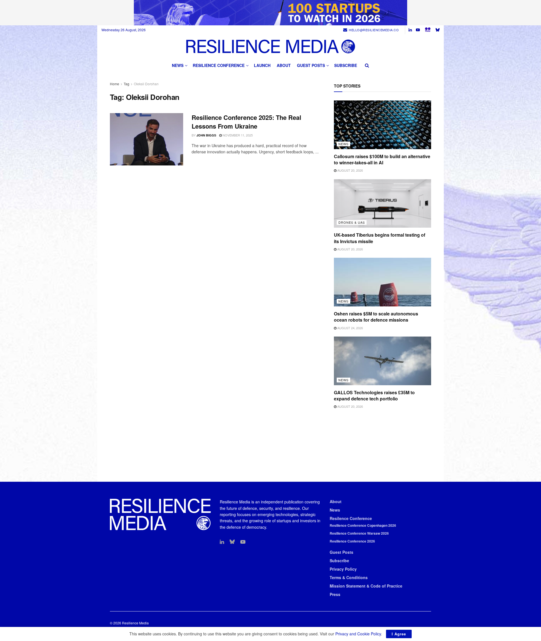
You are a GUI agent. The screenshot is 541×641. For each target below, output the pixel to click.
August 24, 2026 (349, 328)
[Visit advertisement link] (270, 12)
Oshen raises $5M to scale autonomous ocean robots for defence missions (376, 316)
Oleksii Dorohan (146, 83)
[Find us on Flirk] (428, 29)
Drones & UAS (351, 222)
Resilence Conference (351, 518)
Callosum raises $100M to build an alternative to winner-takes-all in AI (382, 159)
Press (335, 594)
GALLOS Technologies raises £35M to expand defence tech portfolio (374, 395)
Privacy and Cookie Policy (358, 633)
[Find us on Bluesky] (438, 29)
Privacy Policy (343, 569)
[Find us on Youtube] (418, 29)
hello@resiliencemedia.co (374, 30)
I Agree (399, 633)
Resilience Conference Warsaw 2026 (359, 533)
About (284, 65)
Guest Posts (311, 65)
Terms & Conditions (349, 577)
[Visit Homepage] (270, 46)
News (177, 65)
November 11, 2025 (237, 135)
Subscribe (345, 65)
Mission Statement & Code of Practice (366, 586)
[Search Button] (367, 65)
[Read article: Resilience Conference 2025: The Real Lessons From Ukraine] (146, 139)
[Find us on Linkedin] (222, 542)
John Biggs (206, 135)
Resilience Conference (219, 65)
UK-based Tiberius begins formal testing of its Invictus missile (379, 238)
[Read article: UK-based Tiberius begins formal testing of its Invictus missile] (382, 203)
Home (114, 83)
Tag (126, 83)
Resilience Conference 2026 (352, 541)
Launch (262, 65)
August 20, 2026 (349, 170)
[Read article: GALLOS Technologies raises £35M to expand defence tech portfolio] (382, 361)
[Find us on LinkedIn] (410, 29)
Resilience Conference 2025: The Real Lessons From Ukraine (246, 122)
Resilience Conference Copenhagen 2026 (363, 525)
